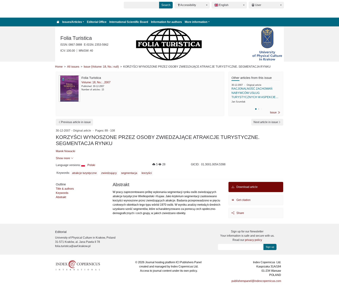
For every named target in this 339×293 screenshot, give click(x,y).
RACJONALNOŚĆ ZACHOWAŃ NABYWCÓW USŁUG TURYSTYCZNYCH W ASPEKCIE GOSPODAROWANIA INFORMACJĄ (254, 93)
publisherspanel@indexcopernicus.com (256, 280)
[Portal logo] (72, 9)
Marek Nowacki (65, 151)
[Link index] (78, 264)
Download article (247, 186)
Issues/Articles (72, 21)
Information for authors (166, 21)
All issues (73, 66)
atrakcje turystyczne (84, 173)
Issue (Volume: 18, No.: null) (101, 66)
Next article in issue (266, 122)
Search (165, 5)
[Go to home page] (58, 22)
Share (240, 212)
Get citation (243, 199)
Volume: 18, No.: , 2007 (96, 82)
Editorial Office (96, 21)
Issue (273, 112)
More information (196, 21)
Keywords (62, 192)
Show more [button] (63, 158)
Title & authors (65, 188)
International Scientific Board (128, 21)
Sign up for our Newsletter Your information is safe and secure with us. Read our (247, 235)
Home (59, 66)
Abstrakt (61, 197)
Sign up (270, 246)
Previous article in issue (76, 122)
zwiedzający (109, 173)
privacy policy (253, 239)
